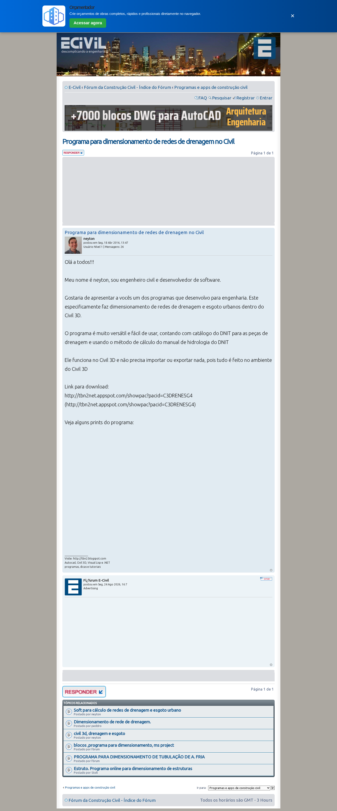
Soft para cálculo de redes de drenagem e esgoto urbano (127, 710)
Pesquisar (221, 97)
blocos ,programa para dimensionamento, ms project (124, 745)
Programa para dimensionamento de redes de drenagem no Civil (148, 141)
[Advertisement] (168, 190)
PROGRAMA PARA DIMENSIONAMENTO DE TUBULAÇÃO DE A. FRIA (139, 756)
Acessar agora (88, 23)
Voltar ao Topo (271, 570)
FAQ (202, 97)
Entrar (266, 97)
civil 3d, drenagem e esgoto (99, 733)
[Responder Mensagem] (73, 154)
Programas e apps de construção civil (211, 87)
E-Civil (75, 87)
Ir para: (201, 787)
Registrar (245, 97)
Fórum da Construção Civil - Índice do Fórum (127, 87)
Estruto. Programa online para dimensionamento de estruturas (133, 768)
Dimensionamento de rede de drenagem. (112, 721)
